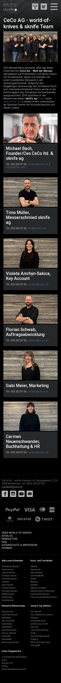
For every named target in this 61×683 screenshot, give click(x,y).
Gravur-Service (9, 633)
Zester (33, 578)
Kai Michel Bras (38, 620)
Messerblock (36, 572)
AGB (4, 541)
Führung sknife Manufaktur (43, 597)
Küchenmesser (9, 588)
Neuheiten (6, 617)
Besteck (34, 581)
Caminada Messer (39, 630)
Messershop (8, 611)
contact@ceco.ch (37, 164)
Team (41, 98)
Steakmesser (8, 594)
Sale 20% (6, 636)
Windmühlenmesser (40, 636)
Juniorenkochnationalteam (14, 657)
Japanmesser (8, 572)
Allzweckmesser (9, 591)
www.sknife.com (12, 101)
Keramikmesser (9, 578)
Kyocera (34, 639)
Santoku (6, 581)
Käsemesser (8, 600)
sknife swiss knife (39, 624)
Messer (34, 566)
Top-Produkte (8, 620)
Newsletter (9, 538)
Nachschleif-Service (39, 594)
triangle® (35, 645)
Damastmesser (9, 575)
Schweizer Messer (10, 566)
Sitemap (7, 548)
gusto (4, 660)
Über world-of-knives (17, 532)
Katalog (7, 535)
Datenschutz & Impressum (19, 545)
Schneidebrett (37, 575)
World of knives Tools (40, 642)
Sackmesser (8, 569)
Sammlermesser (10, 614)
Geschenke (7, 627)
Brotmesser (7, 597)
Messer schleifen (38, 588)
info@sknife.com (15, 167)
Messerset (35, 569)
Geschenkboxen (9, 630)
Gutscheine (7, 624)
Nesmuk (34, 627)
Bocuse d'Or (7, 663)
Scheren (34, 585)
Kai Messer (35, 611)
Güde (33, 633)
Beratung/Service (10, 642)
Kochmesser (7, 585)
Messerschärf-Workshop (42, 591)
